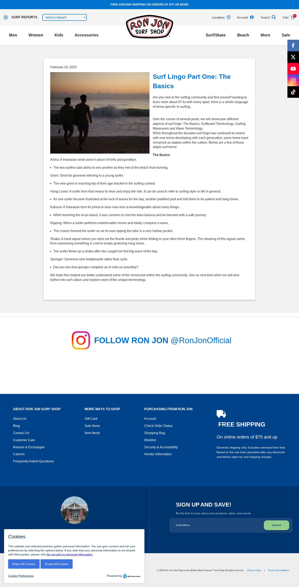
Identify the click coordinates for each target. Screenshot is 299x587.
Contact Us (21, 433)
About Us (19, 418)
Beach (243, 35)
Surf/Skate (216, 35)
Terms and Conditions (278, 570)
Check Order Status (158, 426)
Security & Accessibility (161, 447)
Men (13, 35)
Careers (19, 454)
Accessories (86, 35)
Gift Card (91, 418)
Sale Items (92, 426)
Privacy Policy (254, 570)
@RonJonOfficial (201, 340)
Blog (16, 426)
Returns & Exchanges (29, 447)
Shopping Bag (154, 433)
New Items (92, 433)
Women (35, 35)
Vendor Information (157, 454)
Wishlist (150, 440)
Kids (59, 35)
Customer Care (24, 440)
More (265, 35)
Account (150, 418)
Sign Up (276, 525)
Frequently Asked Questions (33, 461)
